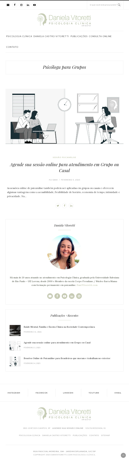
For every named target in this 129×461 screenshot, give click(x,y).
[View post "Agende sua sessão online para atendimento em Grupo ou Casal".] (64, 120)
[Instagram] (21, 4)
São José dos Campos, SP (36, 428)
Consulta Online (100, 36)
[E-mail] (8, 4)
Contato (12, 47)
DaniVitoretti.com (87, 285)
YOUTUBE (94, 393)
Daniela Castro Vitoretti (51, 36)
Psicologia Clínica (19, 36)
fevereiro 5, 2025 (70, 180)
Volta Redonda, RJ (95, 428)
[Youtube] (34, 4)
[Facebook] (14, 4)
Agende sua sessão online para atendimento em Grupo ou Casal (64, 167)
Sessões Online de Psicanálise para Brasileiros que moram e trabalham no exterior (67, 358)
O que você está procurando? (103, 5)
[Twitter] (57, 205)
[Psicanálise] (64, 20)
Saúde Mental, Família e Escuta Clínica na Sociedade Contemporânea (59, 326)
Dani (53, 180)
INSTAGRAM (14, 393)
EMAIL (118, 393)
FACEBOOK (42, 393)
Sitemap (105, 435)
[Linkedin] (27, 4)
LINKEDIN (68, 393)
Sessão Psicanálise (64, 157)
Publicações (79, 36)
